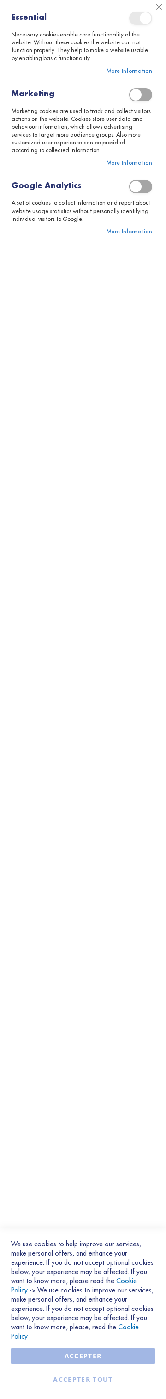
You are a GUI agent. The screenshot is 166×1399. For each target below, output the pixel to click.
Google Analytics (140, 186)
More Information (129, 71)
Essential (140, 18)
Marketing (140, 94)
